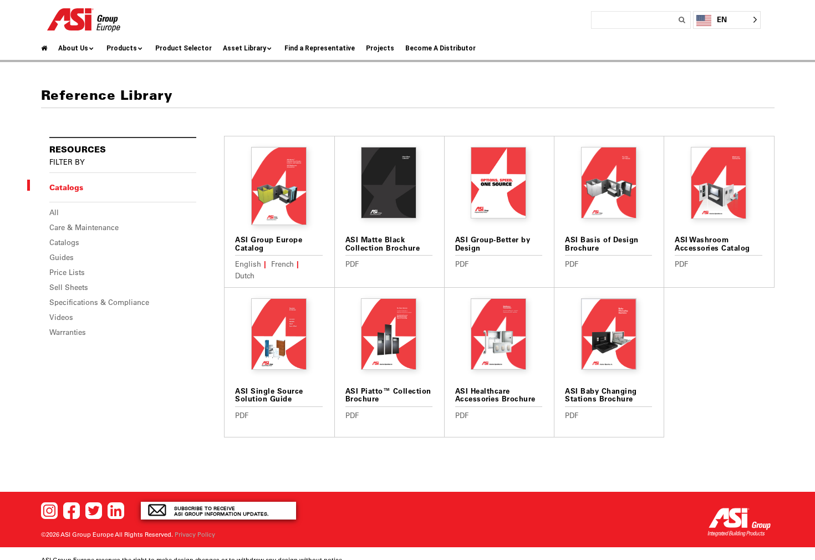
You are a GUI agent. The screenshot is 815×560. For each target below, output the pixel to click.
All (54, 212)
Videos (61, 317)
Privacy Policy (195, 534)
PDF (352, 263)
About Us (73, 48)
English (248, 263)
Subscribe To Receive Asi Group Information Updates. (221, 511)
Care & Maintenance (84, 227)
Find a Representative (319, 48)
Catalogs (64, 242)
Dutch (244, 275)
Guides (61, 257)
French (282, 263)
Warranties (67, 332)
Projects (380, 48)
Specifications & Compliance (99, 302)
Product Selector (183, 48)
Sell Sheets (68, 287)
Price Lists (67, 272)
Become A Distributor (440, 48)
